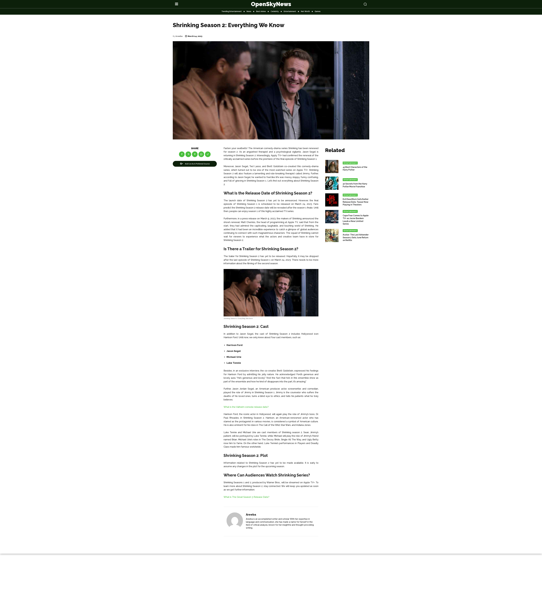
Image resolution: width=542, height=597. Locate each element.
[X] (188, 154)
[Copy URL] (208, 154)
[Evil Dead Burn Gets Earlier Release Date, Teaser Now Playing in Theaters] (331, 200)
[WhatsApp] (201, 154)
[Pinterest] (195, 154)
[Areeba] (235, 521)
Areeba (179, 36)
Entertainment (350, 163)
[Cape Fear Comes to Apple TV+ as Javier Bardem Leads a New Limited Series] (331, 216)
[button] (347, 4)
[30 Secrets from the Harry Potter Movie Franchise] (331, 183)
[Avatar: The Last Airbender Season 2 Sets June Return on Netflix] (331, 235)
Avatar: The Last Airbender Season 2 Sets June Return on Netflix (356, 237)
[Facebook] (182, 154)
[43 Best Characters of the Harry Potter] (331, 166)
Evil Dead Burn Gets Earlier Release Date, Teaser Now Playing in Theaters (355, 202)
